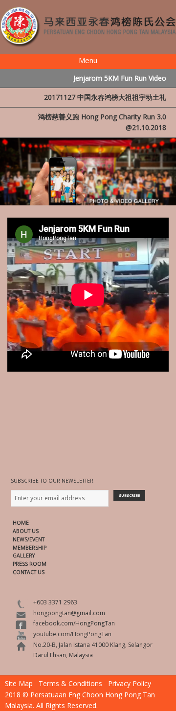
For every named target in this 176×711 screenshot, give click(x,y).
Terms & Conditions (70, 683)
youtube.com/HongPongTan (72, 634)
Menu (88, 60)
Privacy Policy (129, 683)
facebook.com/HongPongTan (74, 623)
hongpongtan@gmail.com (69, 613)
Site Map (19, 683)
